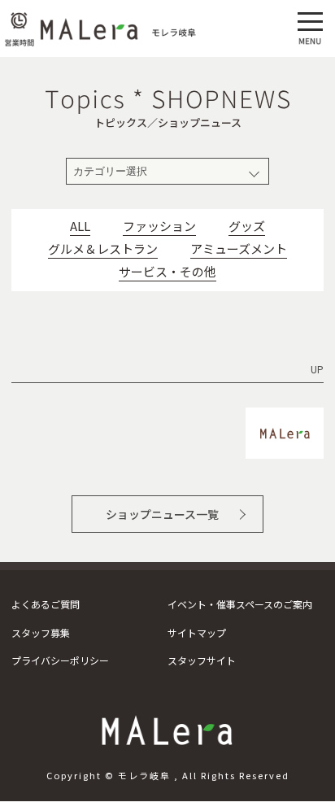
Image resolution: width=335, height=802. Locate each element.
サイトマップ (197, 632)
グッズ (246, 226)
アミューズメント (238, 249)
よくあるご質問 (45, 604)
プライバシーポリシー (60, 660)
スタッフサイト (202, 660)
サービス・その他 (167, 271)
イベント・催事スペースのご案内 (240, 604)
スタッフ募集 (40, 632)
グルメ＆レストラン (103, 249)
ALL (80, 226)
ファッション (159, 226)
